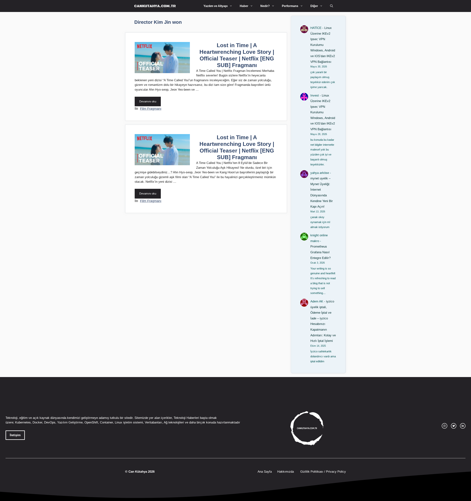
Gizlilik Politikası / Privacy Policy (322, 471)
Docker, (38, 422)
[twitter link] (453, 426)
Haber (244, 6)
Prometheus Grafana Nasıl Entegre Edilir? (320, 252)
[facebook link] (462, 426)
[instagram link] (444, 426)
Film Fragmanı (150, 109)
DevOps (49, 422)
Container (106, 422)
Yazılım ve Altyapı (215, 6)
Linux (118, 422)
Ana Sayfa (265, 471)
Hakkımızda (285, 471)
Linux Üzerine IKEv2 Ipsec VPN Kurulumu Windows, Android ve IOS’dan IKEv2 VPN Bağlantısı (322, 45)
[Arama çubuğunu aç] (331, 6)
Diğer (314, 6)
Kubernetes (23, 422)
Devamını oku (147, 101)
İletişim (15, 435)
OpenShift (91, 422)
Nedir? (265, 6)
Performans (290, 6)
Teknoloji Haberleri (186, 418)
